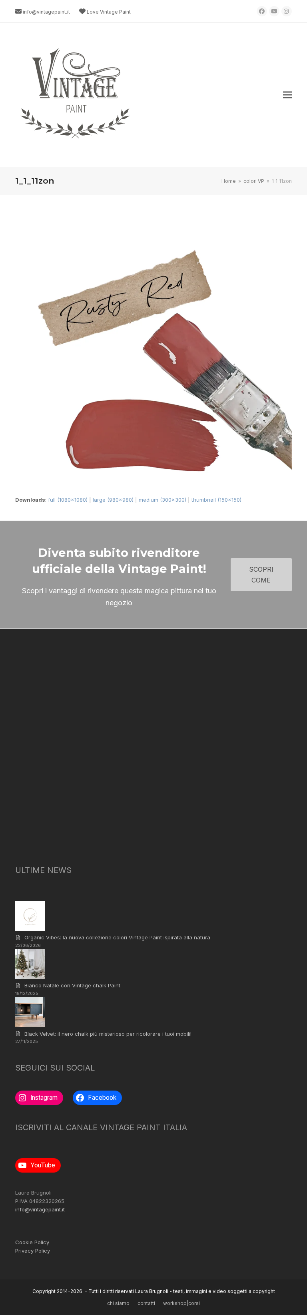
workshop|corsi (181, 1303)
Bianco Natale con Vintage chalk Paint (72, 985)
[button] (287, 95)
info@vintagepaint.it (46, 12)
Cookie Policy (32, 1242)
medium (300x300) (162, 499)
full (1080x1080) (68, 499)
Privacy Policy (32, 1250)
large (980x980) (113, 499)
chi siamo (118, 1303)
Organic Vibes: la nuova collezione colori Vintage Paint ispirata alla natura (117, 937)
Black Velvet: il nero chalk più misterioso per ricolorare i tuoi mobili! (107, 1034)
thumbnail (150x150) (216, 499)
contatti (146, 1303)
